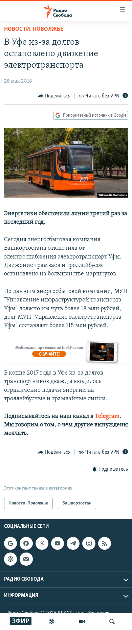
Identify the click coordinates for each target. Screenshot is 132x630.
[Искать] (112, 621)
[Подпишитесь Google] (10, 543)
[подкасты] (51, 621)
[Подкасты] (10, 559)
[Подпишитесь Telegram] (73, 543)
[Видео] (82, 621)
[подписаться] (26, 559)
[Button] (54, 96)
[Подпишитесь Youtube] (57, 543)
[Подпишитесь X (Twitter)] (42, 543)
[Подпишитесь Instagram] (88, 543)
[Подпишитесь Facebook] (26, 543)
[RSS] (104, 543)
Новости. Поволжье (33, 29)
